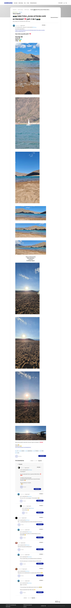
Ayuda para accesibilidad (11, 605)
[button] (44, 25)
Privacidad (8, 606)
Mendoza (36, 450)
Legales (25, 606)
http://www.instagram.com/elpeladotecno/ (23, 447)
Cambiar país (43, 605)
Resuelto (20, 12)
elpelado (22, 450)
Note (42, 450)
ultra (18, 452)
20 (17, 450)
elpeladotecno (30, 450)
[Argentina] (8, 2)
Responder (40, 500)
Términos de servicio (27, 605)
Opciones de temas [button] (54, 17)
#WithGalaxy (34, 27)
